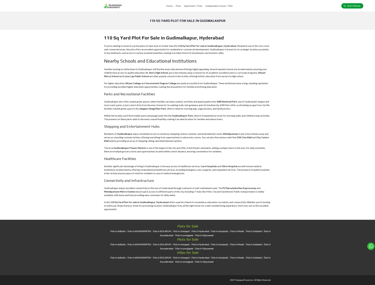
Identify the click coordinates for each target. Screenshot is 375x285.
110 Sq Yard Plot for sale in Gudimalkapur (132, 202)
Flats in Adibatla (118, 231)
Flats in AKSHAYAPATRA (139, 231)
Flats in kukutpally (219, 231)
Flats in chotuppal (181, 231)
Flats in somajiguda (184, 235)
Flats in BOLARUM (162, 231)
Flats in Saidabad (254, 231)
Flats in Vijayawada (204, 235)
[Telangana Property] (113, 6)
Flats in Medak (237, 231)
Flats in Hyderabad (200, 231)
